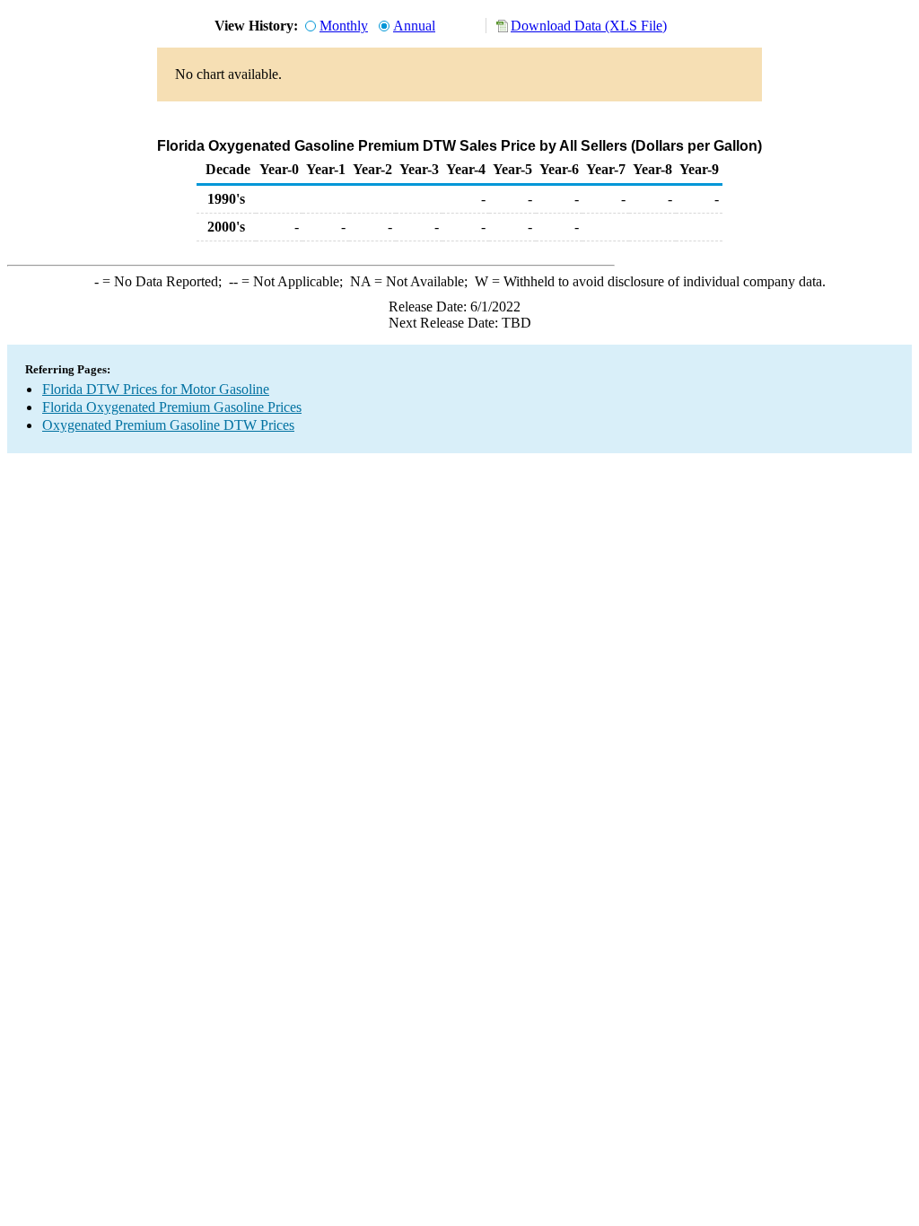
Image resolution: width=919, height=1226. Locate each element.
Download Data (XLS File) (589, 25)
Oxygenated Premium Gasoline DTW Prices (168, 425)
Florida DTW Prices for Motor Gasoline (155, 389)
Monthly (343, 25)
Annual (414, 25)
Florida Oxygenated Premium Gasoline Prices (172, 407)
